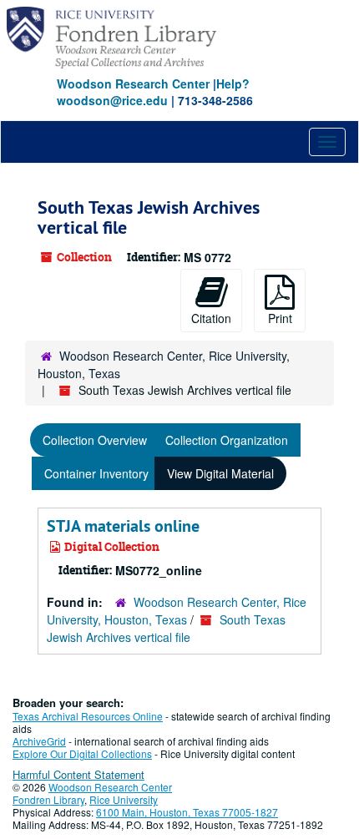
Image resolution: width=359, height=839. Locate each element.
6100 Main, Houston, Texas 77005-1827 (187, 812)
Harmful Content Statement (78, 774)
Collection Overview (95, 440)
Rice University (123, 799)
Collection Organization (226, 440)
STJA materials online (123, 526)
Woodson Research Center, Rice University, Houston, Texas (176, 611)
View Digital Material (220, 473)
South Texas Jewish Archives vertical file (166, 628)
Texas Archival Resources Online (88, 716)
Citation (211, 318)
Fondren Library (48, 799)
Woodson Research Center (133, 83)
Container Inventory (96, 473)
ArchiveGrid (39, 741)
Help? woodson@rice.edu (153, 92)
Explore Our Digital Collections (82, 753)
